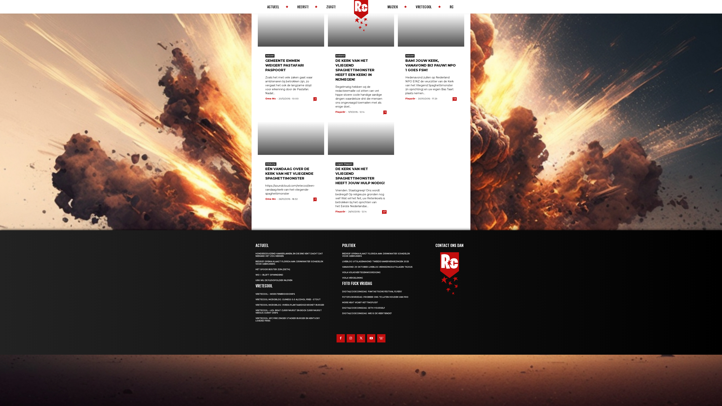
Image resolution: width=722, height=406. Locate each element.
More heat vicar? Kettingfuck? (360, 302)
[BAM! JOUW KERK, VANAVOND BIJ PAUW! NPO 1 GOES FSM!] (431, 30)
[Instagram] (351, 338)
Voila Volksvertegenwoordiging (361, 272)
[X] (361, 338)
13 (455, 98)
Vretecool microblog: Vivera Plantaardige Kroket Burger (290, 305)
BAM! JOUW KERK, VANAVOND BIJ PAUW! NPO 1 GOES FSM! (430, 65)
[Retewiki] (381, 338)
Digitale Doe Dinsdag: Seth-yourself (363, 308)
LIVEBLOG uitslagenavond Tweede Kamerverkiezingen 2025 (375, 261)
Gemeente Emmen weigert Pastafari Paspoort (284, 65)
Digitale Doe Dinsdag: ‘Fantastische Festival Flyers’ (372, 291)
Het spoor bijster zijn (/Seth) (273, 269)
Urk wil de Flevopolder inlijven (274, 280)
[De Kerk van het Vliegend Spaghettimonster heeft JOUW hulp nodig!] (361, 138)
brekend (340, 56)
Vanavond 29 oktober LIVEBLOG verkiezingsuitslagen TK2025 (377, 267)
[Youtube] (371, 338)
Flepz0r (340, 112)
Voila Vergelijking (352, 278)
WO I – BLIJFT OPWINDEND (269, 275)
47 (384, 211)
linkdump (271, 164)
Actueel (270, 56)
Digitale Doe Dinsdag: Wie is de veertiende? (367, 313)
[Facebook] (341, 338)
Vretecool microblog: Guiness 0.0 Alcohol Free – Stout (288, 299)
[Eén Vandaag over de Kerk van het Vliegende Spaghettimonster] (291, 138)
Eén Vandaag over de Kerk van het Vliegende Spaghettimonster (289, 173)
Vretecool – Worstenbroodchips (275, 294)
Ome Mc (270, 98)
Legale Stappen (344, 164)
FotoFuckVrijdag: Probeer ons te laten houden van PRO (375, 297)
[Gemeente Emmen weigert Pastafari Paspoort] (291, 30)
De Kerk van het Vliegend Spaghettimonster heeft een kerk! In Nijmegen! (354, 70)
